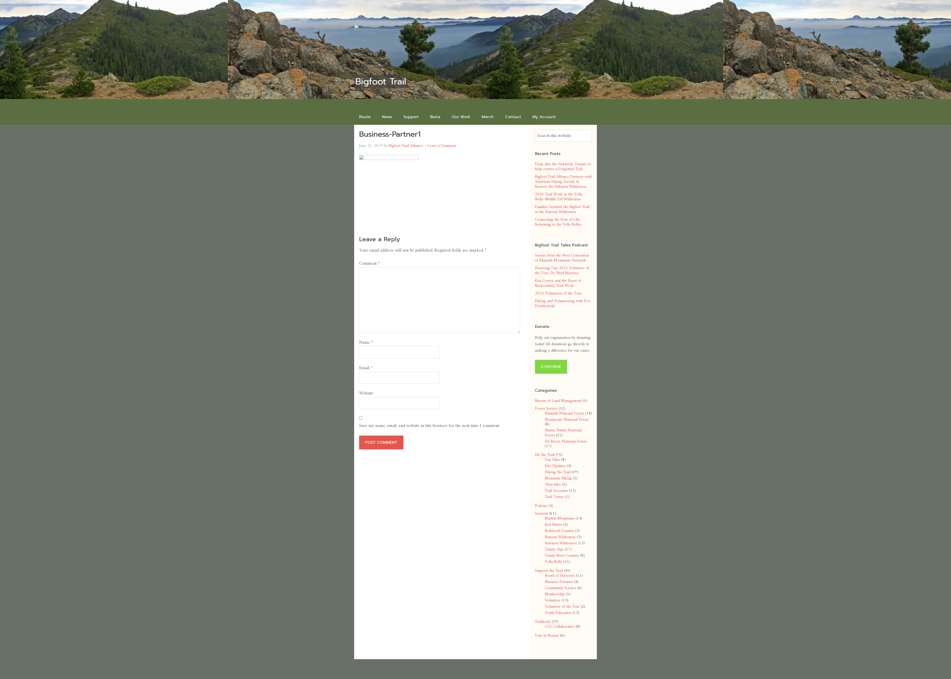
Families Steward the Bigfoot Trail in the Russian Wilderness (562, 209)
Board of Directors (560, 575)
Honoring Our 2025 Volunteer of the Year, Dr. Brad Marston (562, 271)
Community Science (560, 588)
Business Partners (559, 581)
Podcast (541, 505)
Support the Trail (549, 570)
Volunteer (552, 600)
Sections (541, 513)
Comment (369, 263)
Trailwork (543, 621)
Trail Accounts (556, 490)
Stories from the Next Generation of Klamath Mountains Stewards (562, 258)
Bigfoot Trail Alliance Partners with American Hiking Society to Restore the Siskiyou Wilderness (563, 181)
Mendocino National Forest (567, 419)
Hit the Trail (545, 454)
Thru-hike (553, 484)
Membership (555, 594)
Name (366, 342)
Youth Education (558, 612)
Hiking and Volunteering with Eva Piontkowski (562, 304)
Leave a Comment (441, 145)
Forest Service (546, 408)
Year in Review (547, 635)
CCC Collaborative (560, 626)
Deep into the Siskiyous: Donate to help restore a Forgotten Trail (563, 167)
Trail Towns (554, 497)
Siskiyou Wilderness (561, 543)
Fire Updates (555, 466)
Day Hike (552, 459)
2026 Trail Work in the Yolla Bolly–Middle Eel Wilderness (558, 197)
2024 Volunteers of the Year (558, 293)
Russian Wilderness (560, 537)
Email (365, 368)
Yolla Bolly (553, 561)
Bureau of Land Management (558, 400)
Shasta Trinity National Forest (563, 433)
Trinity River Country (562, 555)
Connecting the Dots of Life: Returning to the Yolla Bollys (558, 222)
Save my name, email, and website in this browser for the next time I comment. (429, 425)
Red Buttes (553, 524)
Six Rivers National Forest (566, 441)
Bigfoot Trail (380, 81)
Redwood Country (559, 530)
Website (366, 393)
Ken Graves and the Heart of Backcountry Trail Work (558, 283)
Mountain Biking (558, 478)
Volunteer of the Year (562, 606)
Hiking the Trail (557, 472)
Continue (551, 367)
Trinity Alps (554, 549)
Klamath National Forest (564, 413)
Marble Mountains (559, 518)
